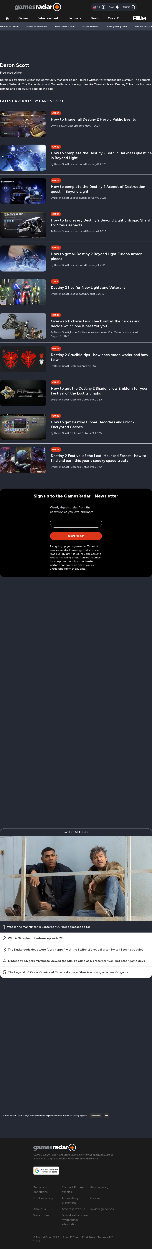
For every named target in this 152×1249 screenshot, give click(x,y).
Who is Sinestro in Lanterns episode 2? (35, 938)
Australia (95, 1115)
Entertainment (48, 18)
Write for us (41, 1215)
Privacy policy (99, 1187)
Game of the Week (37, 26)
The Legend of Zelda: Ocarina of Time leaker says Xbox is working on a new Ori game (68, 972)
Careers (95, 1198)
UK (106, 1115)
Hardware (74, 18)
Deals (95, 18)
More (111, 18)
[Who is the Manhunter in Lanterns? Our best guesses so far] (76, 878)
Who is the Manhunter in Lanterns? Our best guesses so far (48, 927)
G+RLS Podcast (91, 26)
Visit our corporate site (83, 1158)
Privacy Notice (70, 553)
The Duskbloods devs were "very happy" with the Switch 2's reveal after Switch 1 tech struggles (75, 949)
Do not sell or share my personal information (75, 1220)
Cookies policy (43, 1198)
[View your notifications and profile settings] (117, 7)
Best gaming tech (117, 26)
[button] (129, 7)
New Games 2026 (65, 26)
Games (23, 18)
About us (39, 1209)
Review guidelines (102, 1209)
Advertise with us (73, 1209)
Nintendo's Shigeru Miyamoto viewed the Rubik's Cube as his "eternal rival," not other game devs (76, 961)
